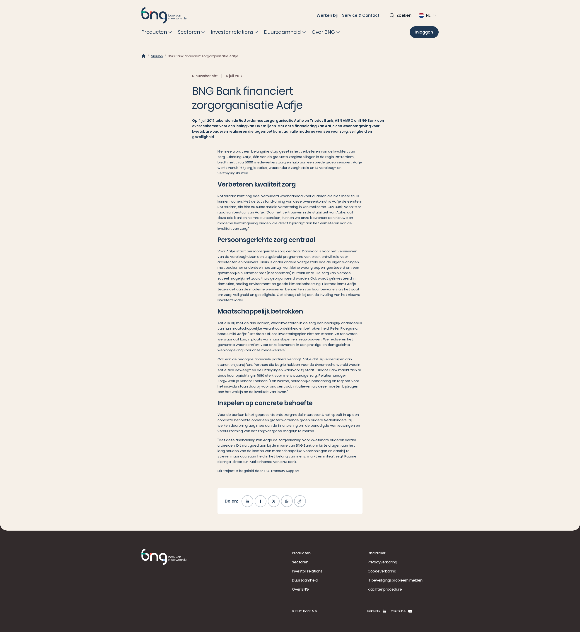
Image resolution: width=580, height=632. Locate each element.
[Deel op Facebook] (260, 501)
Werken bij (327, 15)
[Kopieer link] (300, 501)
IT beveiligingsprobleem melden (395, 580)
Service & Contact (360, 15)
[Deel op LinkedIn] (247, 501)
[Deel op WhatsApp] (287, 501)
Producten (301, 553)
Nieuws (157, 56)
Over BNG (300, 589)
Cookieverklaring (382, 571)
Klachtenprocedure (385, 589)
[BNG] (164, 15)
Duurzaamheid (305, 580)
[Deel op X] (274, 501)
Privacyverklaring (382, 562)
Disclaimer (377, 553)
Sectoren (300, 562)
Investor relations (307, 571)
